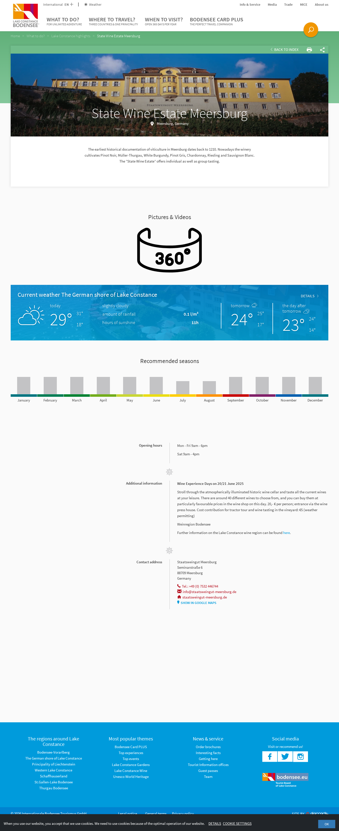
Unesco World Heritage (131, 776)
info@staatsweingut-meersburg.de (209, 591)
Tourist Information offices (208, 764)
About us (321, 4)
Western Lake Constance (53, 770)
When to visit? (164, 21)
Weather (95, 4)
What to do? (64, 21)
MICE (303, 4)
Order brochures (208, 746)
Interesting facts (208, 752)
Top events (131, 758)
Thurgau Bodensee (53, 788)
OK (327, 824)
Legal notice (127, 813)
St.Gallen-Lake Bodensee (53, 782)
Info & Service (250, 4)
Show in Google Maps (198, 602)
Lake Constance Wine (130, 770)
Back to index (286, 49)
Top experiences (131, 752)
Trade (288, 4)
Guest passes (208, 770)
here (286, 532)
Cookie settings (237, 823)
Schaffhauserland (53, 776)
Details (308, 295)
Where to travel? (113, 21)
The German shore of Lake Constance (53, 758)
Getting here (208, 758)
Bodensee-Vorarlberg (53, 752)
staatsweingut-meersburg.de (204, 597)
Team (208, 776)
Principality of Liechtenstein (53, 764)
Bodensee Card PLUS (216, 21)
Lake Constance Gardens (131, 764)
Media (272, 4)
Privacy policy (183, 813)
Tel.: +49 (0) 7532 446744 (200, 586)
